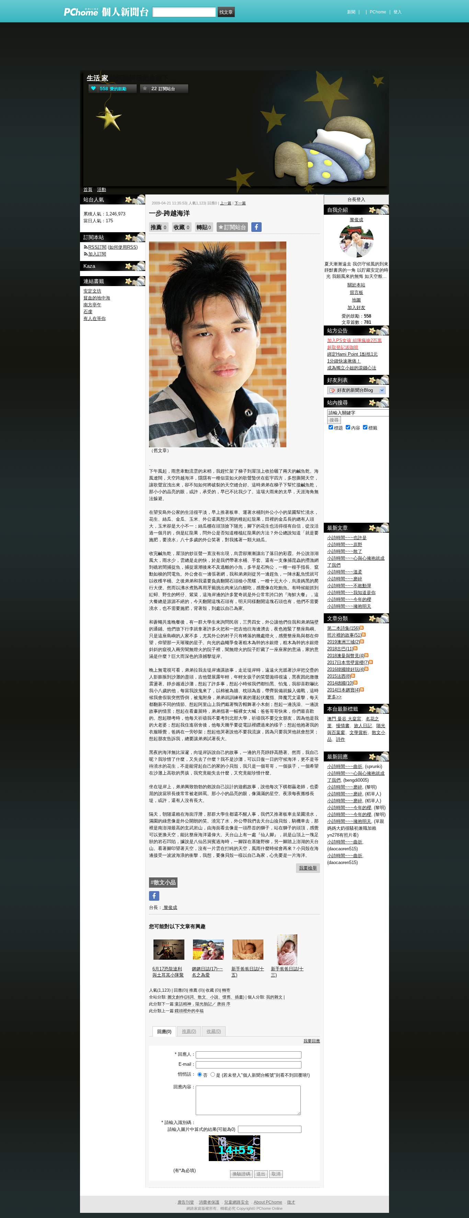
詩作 (340, 739)
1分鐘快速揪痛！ (344, 361)
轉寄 (226, 990)
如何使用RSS (122, 247)
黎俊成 (169, 907)
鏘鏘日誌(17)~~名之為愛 (207, 972)
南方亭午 (92, 304)
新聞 (351, 12)
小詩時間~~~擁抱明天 (349, 606)
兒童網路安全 (236, 1202)
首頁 (87, 189)
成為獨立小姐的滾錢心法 (351, 367)
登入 (397, 12)
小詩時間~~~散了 (344, 551)
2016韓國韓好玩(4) (345, 669)
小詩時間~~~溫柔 (344, 572)
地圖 (356, 300)
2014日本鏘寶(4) (343, 690)
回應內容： (184, 1086)
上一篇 (225, 203)
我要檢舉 (308, 868)
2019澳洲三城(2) (343, 642)
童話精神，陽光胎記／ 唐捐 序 (202, 1004)
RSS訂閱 (97, 247)
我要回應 (312, 1041)
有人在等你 (94, 318)
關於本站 (356, 284)
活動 (101, 189)
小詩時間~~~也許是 (347, 537)
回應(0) (164, 1031)
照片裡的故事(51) (344, 635)
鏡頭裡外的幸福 (189, 1010)
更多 (334, 696)
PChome (378, 12)
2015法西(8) (339, 676)
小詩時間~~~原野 (344, 544)
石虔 (87, 311)
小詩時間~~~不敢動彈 (349, 585)
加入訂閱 (97, 254)
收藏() (214, 1031)
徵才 (291, 1202)
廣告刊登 (186, 1202)
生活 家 (97, 78)
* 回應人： (185, 1054)
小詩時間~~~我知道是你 (351, 592)
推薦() (189, 1031)
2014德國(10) (340, 683)
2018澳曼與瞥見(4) (345, 655)
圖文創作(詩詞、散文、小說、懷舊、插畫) (206, 997)
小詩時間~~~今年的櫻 (349, 599)
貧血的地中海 (96, 297)
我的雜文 (274, 997)
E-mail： (187, 1064)
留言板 (356, 292)
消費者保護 (209, 1202)
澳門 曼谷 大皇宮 (344, 718)
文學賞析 (358, 732)
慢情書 (343, 725)
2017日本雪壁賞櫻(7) (348, 662)
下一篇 (240, 203)
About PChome (268, 1202)
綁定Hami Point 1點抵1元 (352, 354)
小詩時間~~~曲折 (344, 766)
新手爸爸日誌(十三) (287, 972)
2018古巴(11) (340, 648)
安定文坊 (92, 291)
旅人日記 (363, 725)
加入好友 (356, 307)
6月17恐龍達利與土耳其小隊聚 (168, 972)
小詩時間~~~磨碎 (344, 578)
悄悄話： (187, 1074)
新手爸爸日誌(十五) (247, 972)
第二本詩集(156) (343, 628)
